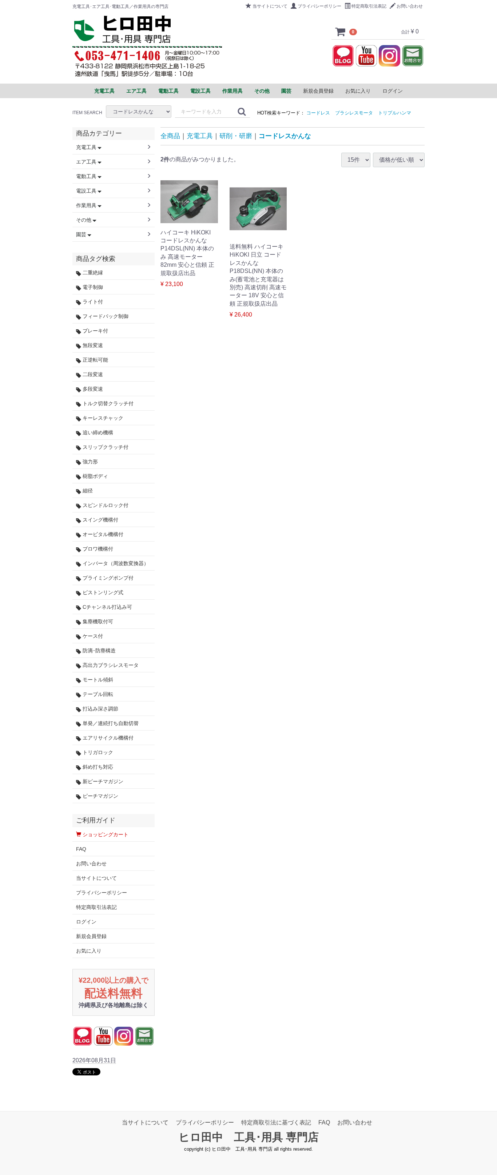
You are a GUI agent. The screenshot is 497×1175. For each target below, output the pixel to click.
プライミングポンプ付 (107, 578)
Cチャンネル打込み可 (106, 607)
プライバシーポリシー (319, 6)
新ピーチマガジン (102, 781)
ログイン (392, 91)
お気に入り (358, 91)
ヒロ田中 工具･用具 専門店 (249, 1137)
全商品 (170, 136)
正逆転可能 (94, 360)
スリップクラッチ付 (104, 447)
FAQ (81, 849)
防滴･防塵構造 (98, 650)
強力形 (89, 461)
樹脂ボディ (94, 476)
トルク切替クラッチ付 (107, 403)
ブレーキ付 (94, 331)
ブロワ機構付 (97, 549)
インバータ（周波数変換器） (115, 563)
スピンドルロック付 (104, 505)
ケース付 (92, 636)
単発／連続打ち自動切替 (110, 723)
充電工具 (200, 136)
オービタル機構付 (102, 534)
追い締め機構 (97, 432)
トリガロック (97, 752)
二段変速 (92, 374)
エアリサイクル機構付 (107, 738)
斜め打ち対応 (97, 767)
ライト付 (92, 302)
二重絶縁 (92, 272)
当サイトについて (270, 6)
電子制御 (92, 287)
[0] (340, 32)
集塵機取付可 (97, 621)
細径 (87, 491)
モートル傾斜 (97, 680)
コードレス (318, 113)
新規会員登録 (318, 91)
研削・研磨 (235, 136)
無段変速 (92, 345)
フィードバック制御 (104, 316)
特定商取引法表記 (368, 6)
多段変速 (92, 389)
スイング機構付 (99, 520)
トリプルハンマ (394, 113)
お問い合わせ (410, 6)
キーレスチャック (102, 418)
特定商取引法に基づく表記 (276, 1122)
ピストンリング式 (102, 592)
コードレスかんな (285, 136)
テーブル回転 (97, 694)
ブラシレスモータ (354, 113)
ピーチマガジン (99, 796)
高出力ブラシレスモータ (110, 665)
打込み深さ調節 (99, 709)
